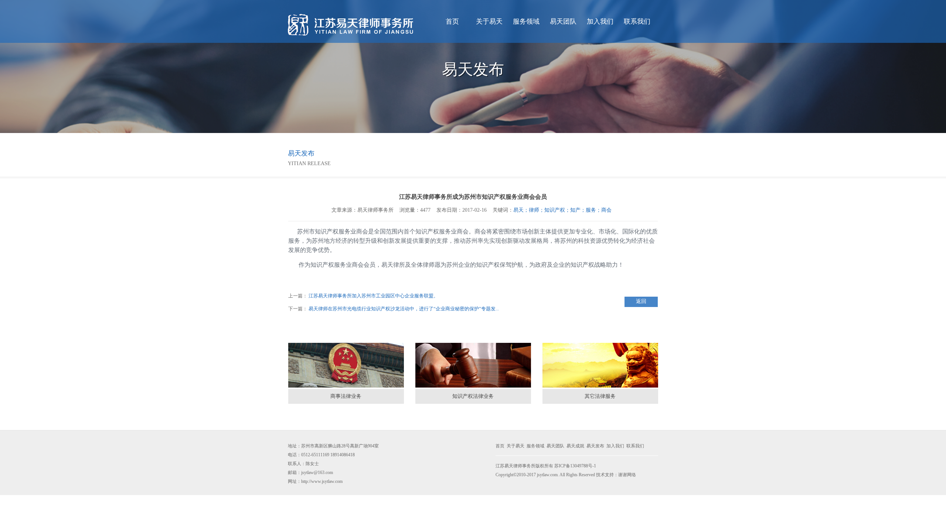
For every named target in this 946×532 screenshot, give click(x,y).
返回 (641, 301)
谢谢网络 (627, 474)
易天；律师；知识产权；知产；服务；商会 (564, 210)
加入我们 (600, 21)
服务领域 (526, 21)
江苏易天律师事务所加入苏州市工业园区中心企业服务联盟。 (373, 296)
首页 (452, 21)
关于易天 (489, 21)
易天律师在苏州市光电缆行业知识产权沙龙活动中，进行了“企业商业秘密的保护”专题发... (404, 308)
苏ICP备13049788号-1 (575, 465)
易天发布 (595, 446)
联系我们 (637, 21)
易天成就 (575, 446)
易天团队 (563, 21)
